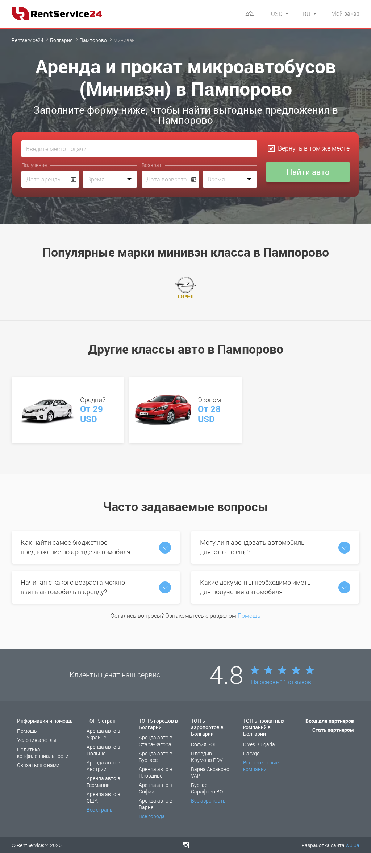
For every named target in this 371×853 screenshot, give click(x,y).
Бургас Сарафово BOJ (208, 788)
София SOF (204, 744)
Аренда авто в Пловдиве (155, 772)
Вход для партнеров (329, 720)
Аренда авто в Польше (103, 750)
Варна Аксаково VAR (210, 772)
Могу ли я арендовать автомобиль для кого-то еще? (252, 547)
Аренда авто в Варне (155, 804)
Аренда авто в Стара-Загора (155, 740)
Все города (152, 816)
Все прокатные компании (261, 765)
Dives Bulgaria (259, 744)
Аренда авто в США (103, 797)
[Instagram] (185, 845)
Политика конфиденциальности (42, 752)
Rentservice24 (27, 40)
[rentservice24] (57, 13)
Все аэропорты (209, 800)
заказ (345, 13)
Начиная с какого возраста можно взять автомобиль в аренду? (73, 587)
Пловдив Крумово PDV (207, 756)
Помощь (249, 616)
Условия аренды (37, 739)
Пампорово (93, 40)
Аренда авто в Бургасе (155, 756)
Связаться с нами (38, 765)
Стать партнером (333, 729)
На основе (281, 682)
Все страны (100, 809)
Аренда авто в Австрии (103, 765)
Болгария (61, 40)
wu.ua (352, 845)
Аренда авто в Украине (103, 734)
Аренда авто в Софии (155, 788)
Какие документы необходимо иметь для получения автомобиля (255, 587)
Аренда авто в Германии (103, 781)
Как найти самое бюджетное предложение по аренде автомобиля (75, 547)
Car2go (251, 753)
